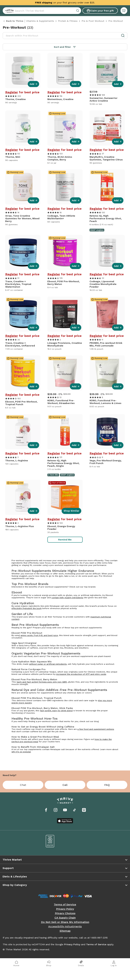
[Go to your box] (124, 10)
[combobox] (42, 10)
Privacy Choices (65, 913)
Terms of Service (65, 904)
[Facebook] (46, 810)
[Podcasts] (84, 810)
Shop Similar (71, 510)
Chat (23, 785)
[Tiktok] (74, 810)
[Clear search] (78, 11)
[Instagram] (55, 810)
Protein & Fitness (68, 21)
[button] (124, 10)
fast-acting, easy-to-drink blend (56, 710)
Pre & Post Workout (93, 21)
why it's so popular (21, 752)
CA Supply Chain (65, 917)
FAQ (107, 785)
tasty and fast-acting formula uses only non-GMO (42, 682)
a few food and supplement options (95, 729)
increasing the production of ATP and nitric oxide (81, 674)
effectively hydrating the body (27, 608)
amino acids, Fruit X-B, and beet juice (39, 635)
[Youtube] (65, 810)
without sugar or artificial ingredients (48, 664)
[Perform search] (9, 10)
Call (65, 785)
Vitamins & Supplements (40, 21)
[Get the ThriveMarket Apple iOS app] (65, 820)
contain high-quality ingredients (67, 597)
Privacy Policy (65, 909)
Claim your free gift (102, 10)
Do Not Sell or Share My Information (65, 922)
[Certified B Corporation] (50, 841)
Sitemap (65, 931)
